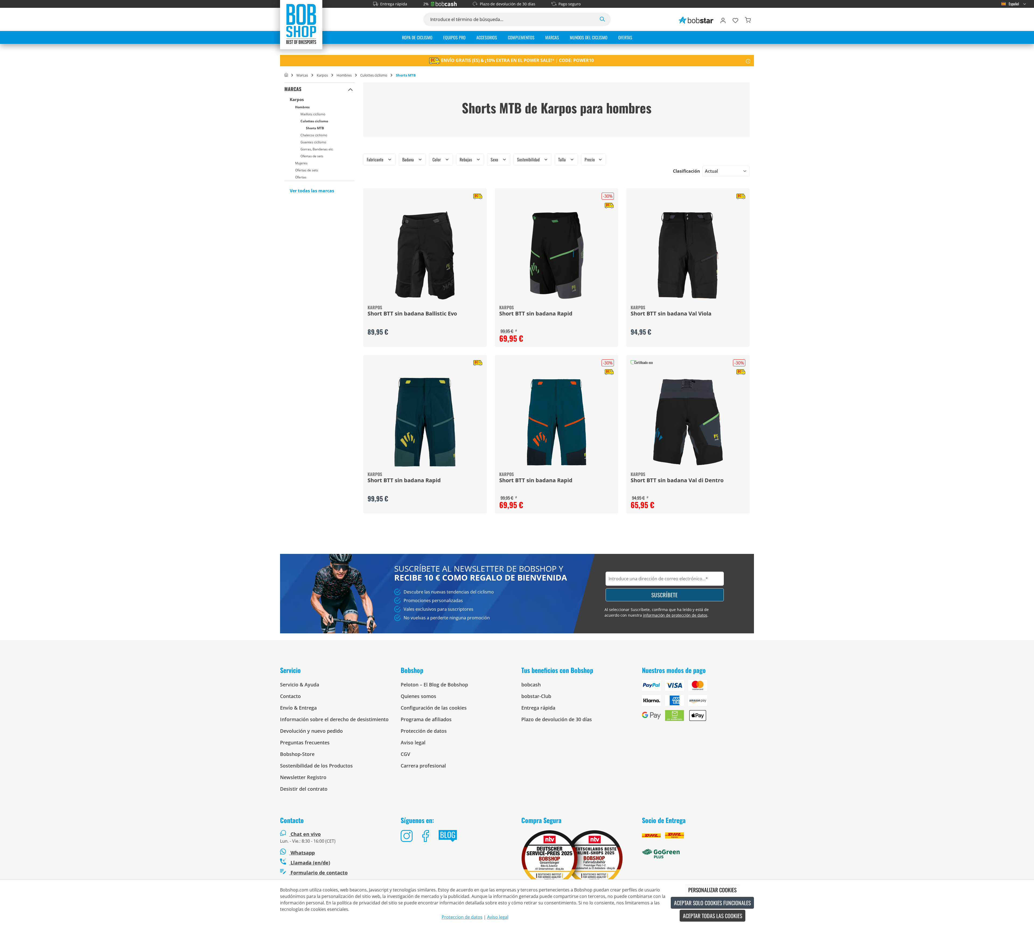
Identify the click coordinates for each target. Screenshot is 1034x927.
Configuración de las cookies (434, 707)
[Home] (286, 75)
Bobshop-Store (297, 754)
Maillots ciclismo (313, 114)
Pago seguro (569, 3)
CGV (405, 754)
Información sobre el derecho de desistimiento (334, 719)
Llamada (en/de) (309, 862)
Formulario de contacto (318, 872)
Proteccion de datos (462, 917)
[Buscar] (602, 19)
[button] (350, 89)
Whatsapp (302, 852)
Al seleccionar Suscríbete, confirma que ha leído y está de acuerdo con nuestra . (657, 612)
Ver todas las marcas (312, 191)
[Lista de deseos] (735, 19)
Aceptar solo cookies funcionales (712, 903)
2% (426, 3)
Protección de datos (424, 731)
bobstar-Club (536, 696)
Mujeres (301, 163)
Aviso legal (413, 742)
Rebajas (466, 159)
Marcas (292, 88)
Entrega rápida (393, 3)
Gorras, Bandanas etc (317, 149)
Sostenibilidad (529, 159)
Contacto (290, 696)
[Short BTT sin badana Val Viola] (688, 255)
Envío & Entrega (298, 707)
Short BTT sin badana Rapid (535, 314)
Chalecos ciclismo (314, 135)
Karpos (297, 99)
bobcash (531, 684)
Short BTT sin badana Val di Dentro (677, 480)
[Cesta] (748, 19)
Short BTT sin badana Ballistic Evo (412, 314)
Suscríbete (664, 595)
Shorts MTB (315, 128)
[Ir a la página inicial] (301, 24)
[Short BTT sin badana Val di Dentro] (688, 422)
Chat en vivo (306, 834)
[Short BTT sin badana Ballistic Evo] (425, 255)
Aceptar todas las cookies (712, 916)
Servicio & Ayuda (299, 684)
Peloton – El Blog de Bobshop (434, 684)
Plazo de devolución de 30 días (507, 3)
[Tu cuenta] (723, 19)
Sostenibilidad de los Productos (316, 765)
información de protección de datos (675, 615)
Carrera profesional (423, 765)
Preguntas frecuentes (305, 742)
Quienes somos (418, 696)
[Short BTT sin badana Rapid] (556, 255)
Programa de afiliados (426, 719)
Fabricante (376, 159)
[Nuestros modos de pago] (698, 702)
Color (437, 159)
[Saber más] (748, 60)
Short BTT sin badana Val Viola (671, 314)
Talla (562, 159)
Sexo (495, 159)
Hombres (302, 107)
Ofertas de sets (312, 156)
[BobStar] (696, 19)
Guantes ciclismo (313, 142)
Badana (408, 159)
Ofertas (300, 177)
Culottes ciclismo (314, 121)
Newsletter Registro (303, 777)
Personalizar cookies (712, 890)
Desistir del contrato (303, 789)
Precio (590, 159)
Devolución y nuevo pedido (311, 731)
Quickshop (425, 267)
